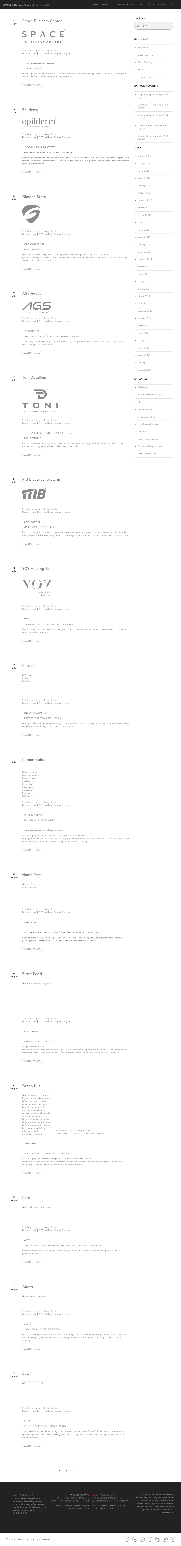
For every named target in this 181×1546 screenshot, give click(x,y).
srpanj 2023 (144, 340)
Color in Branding (146, 417)
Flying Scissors (145, 77)
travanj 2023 (144, 362)
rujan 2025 (143, 222)
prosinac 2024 (145, 259)
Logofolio (142, 431)
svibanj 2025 (144, 237)
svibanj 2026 (144, 178)
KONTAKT (162, 5)
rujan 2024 (143, 274)
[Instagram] (173, 1539)
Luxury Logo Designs (148, 439)
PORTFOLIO (107, 5)
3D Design (143, 387)
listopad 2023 (145, 325)
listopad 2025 (145, 215)
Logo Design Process (148, 424)
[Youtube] (165, 1539)
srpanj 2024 (144, 281)
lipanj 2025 (143, 230)
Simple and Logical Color (150, 446)
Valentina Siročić (146, 105)
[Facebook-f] (127, 1539)
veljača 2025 (144, 252)
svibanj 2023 (144, 355)
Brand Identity (145, 409)
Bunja (140, 69)
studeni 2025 (144, 207)
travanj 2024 (144, 289)
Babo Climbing (145, 62)
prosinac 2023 (145, 311)
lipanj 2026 (143, 171)
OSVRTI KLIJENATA (146, 5)
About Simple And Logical (150, 394)
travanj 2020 (144, 370)
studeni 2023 (144, 318)
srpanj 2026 (144, 163)
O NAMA (94, 5)
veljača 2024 (144, 303)
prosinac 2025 (145, 200)
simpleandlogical (146, 94)
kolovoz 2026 (144, 156)
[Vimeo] (157, 1539)
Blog (173, 5)
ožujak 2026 (144, 193)
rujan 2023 (143, 333)
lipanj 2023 (143, 348)
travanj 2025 (144, 244)
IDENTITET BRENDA (125, 5)
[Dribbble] (150, 1539)
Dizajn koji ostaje (146, 55)
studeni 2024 (144, 266)
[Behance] (142, 1539)
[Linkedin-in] (134, 1539)
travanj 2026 (144, 185)
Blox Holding (144, 47)
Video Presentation (147, 453)
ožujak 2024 (144, 296)
